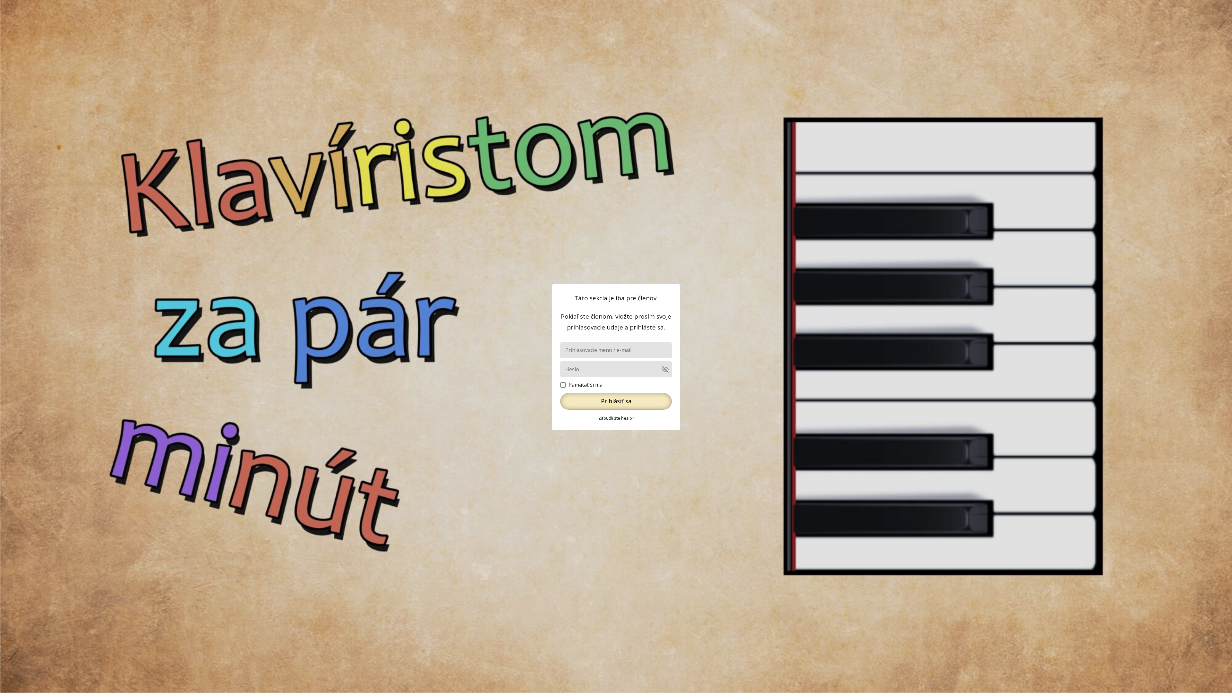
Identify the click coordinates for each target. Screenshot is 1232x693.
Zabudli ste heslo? (616, 418)
